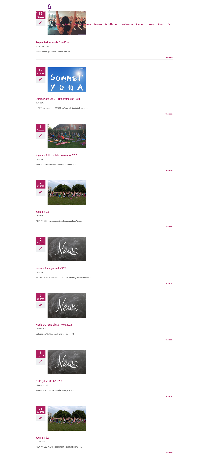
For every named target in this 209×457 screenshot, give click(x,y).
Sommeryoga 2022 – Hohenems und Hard (64, 79)
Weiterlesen (169, 57)
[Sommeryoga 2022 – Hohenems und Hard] (67, 79)
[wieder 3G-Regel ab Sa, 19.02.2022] (67, 305)
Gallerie (69, 79)
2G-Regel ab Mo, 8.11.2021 (64, 361)
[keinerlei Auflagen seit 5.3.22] (67, 249)
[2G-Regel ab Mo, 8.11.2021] (67, 362)
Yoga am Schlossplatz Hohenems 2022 (64, 136)
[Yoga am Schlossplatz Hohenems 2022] (67, 136)
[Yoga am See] (67, 192)
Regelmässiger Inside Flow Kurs (52, 42)
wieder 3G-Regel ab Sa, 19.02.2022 (64, 305)
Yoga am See (64, 192)
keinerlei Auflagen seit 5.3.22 (64, 249)
